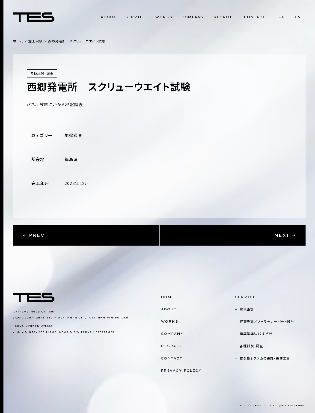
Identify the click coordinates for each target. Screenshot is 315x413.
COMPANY (192, 17)
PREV (35, 235)
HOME (167, 297)
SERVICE (135, 17)
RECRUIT (224, 17)
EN (298, 17)
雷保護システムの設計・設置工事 (265, 358)
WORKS (163, 17)
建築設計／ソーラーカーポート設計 (267, 321)
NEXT (282, 235)
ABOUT (108, 17)
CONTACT (254, 17)
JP (282, 17)
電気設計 (247, 309)
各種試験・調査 (251, 345)
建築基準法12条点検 (256, 333)
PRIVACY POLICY (181, 370)
